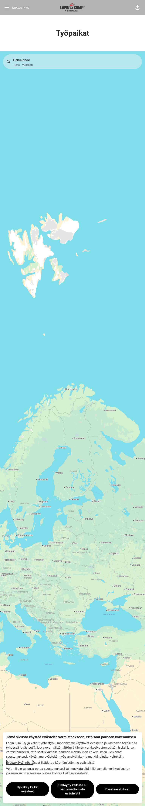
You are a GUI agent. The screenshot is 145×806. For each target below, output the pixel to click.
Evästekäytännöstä (19, 762)
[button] (137, 7)
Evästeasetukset (117, 789)
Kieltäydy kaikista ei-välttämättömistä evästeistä (73, 789)
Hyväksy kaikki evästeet (27, 789)
